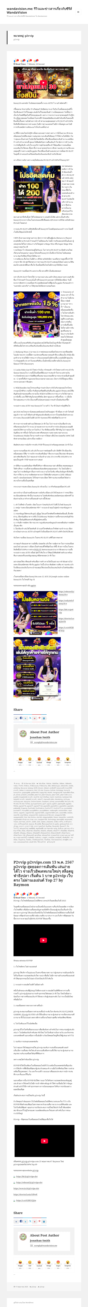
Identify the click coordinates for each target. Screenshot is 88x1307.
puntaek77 (17, 810)
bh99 (35, 788)
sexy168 (16, 815)
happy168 (43, 792)
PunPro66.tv (40, 808)
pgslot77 (30, 806)
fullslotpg (59, 790)
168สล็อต (55, 783)
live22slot (58, 797)
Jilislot (18, 795)
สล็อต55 (43, 831)
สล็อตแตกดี (30, 835)
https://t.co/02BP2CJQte (26, 1200)
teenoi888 (60, 819)
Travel (16, 822)
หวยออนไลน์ (55, 835)
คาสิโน (60, 822)
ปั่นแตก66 (55, 826)
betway (30, 788)
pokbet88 (17, 808)
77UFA (20, 786)
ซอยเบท (31, 824)
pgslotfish (63, 806)
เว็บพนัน (28, 840)
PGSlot (16, 806)
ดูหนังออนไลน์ (64, 824)
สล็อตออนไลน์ (45, 833)
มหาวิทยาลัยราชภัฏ (50, 828)
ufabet (43, 822)
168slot (48, 783)
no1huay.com (18, 801)
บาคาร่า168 (29, 826)
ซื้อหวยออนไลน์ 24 (48, 824)
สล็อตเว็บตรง (65, 833)
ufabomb (49, 822)
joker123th (55, 795)
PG (72, 801)
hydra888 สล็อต (68, 792)
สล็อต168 (29, 831)
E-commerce (28, 790)
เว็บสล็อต (47, 840)
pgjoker (68, 804)
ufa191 (28, 822)
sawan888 (62, 813)
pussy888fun (34, 810)
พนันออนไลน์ (24, 828)
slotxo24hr (62, 817)
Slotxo (55, 817)
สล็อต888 (63, 831)
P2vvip (25, 1014)
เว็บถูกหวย (21, 840)
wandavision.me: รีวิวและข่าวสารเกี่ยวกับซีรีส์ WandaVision (39, 10)
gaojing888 (26, 792)
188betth (68, 783)
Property (24, 808)
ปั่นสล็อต (48, 826)
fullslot (52, 790)
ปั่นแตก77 (63, 826)
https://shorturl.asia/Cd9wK (25, 1194)
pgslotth (70, 806)
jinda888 (30, 795)
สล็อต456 (36, 831)
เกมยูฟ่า (44, 837)
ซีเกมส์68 (38, 824)
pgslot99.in (55, 806)
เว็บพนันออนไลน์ (37, 840)
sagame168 (29, 813)
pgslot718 (22, 806)
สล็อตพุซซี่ (36, 833)
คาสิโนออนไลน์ (23, 824)
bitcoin (40, 788)
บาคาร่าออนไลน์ (39, 826)
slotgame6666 (47, 817)
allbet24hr (64, 786)
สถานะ (17, 783)
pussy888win (44, 810)
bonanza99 (60, 788)
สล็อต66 (49, 831)
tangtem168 (42, 819)
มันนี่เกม (60, 828)
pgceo (49, 804)
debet (21, 790)
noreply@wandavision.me (45, 742)
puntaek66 (68, 808)
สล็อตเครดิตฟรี (56, 833)
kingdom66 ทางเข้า (26, 797)
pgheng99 (61, 804)
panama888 (59, 801)
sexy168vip (24, 815)
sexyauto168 (33, 815)
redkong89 (54, 810)
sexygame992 (18, 817)
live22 (52, 797)
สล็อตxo (29, 833)
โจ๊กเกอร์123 (41, 842)
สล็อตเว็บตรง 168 (19, 835)
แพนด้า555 (32, 842)
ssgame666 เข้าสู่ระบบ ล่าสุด (23, 819)
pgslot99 (46, 806)
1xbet (15, 786)
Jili (14, 795)
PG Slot (16, 804)
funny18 (67, 790)
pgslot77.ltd (38, 806)
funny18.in (17, 792)
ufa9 (38, 822)
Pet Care (68, 801)
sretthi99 (70, 817)
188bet (61, 783)
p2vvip (52, 801)
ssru (35, 819)
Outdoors (45, 801)
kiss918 (36, 797)
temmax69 (68, 819)
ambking (17, 788)
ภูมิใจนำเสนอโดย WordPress (23, 1303)
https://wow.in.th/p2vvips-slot (26, 1188)
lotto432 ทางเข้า (19, 799)
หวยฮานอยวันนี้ (21, 837)
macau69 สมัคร (49, 799)
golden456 (35, 792)
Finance (46, 790)
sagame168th (39, 813)
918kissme (43, 786)
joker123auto (46, 795)
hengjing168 (57, 792)
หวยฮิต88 (30, 837)
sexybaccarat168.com (46, 815)
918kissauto (34, 786)
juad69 (16, 797)
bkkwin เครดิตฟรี (50, 788)
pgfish (54, 804)
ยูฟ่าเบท (67, 828)
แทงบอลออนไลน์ (22, 842)
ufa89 (34, 822)
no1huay (66, 799)
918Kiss (26, 786)
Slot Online (32, 817)
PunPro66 (31, 808)
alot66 (71, 786)
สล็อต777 (56, 831)
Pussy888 (25, 810)
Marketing (59, 799)
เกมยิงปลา (38, 837)
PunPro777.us (58, 808)
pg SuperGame (36, 804)
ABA (49, 786)
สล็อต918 (71, 831)
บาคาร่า (21, 826)
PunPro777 (49, 808)
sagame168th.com (51, 813)
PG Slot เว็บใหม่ (24, 804)
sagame (22, 813)
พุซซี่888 (32, 828)
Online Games (36, 801)
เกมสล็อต (51, 837)
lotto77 (40, 799)
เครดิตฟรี (58, 837)
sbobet (69, 813)
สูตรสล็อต (37, 835)
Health (49, 792)
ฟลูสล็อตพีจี (39, 828)
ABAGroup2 (56, 786)
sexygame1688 (60, 815)
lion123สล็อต (44, 797)
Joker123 (38, 795)
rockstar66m (62, 810)
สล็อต (18, 118)
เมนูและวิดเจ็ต (78, 12)
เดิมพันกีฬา (66, 837)
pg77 (44, 804)
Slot (25, 817)
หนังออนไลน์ (46, 835)
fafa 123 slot (38, 790)
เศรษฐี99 (65, 840)
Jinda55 (24, 795)
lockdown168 (67, 797)
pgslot (33, 585)
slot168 (39, 817)
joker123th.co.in (66, 795)
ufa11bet (22, 822)
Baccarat (24, 788)
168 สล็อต (41, 783)
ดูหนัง (57, 824)
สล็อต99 (16, 833)
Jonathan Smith (40, 737)
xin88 (56, 822)
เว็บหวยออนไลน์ (56, 840)
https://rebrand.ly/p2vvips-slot (29, 1182)
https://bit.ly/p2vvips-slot (27, 1176)
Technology (52, 819)
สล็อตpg (23, 833)
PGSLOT (37, 549)
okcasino (27, 801)
